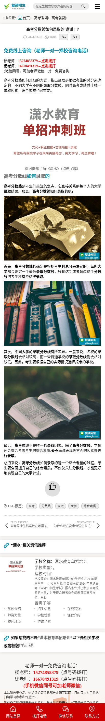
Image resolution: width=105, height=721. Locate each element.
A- (63, 37)
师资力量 (14, 615)
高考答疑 (41, 18)
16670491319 (45, 679)
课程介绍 (74, 615)
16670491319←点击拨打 (37, 66)
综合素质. (90, 506)
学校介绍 (14, 609)
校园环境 (14, 621)
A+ (75, 37)
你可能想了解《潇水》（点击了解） (52, 169)
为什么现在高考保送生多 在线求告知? (79, 524)
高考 (32, 506)
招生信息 (44, 609)
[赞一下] (52, 489)
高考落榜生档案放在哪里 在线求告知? (35, 524)
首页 (26, 18)
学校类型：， (45, 567)
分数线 (46, 506)
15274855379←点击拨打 (37, 61)
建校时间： (44, 574)
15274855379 (45, 672)
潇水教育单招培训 (71, 561)
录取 (61, 506)
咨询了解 (42, 603)
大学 (74, 506)
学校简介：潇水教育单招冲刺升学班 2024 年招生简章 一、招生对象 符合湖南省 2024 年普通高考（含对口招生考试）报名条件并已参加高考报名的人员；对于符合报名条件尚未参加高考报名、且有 (66, 588)
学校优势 (44, 615)
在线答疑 (74, 609)
